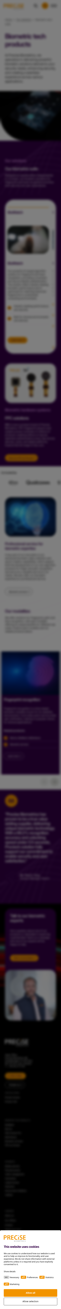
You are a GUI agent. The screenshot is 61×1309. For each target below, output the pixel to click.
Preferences (32, 1277)
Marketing (14, 1284)
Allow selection (30, 1301)
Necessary (14, 1277)
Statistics (49, 1277)
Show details (9, 1271)
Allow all (30, 1292)
